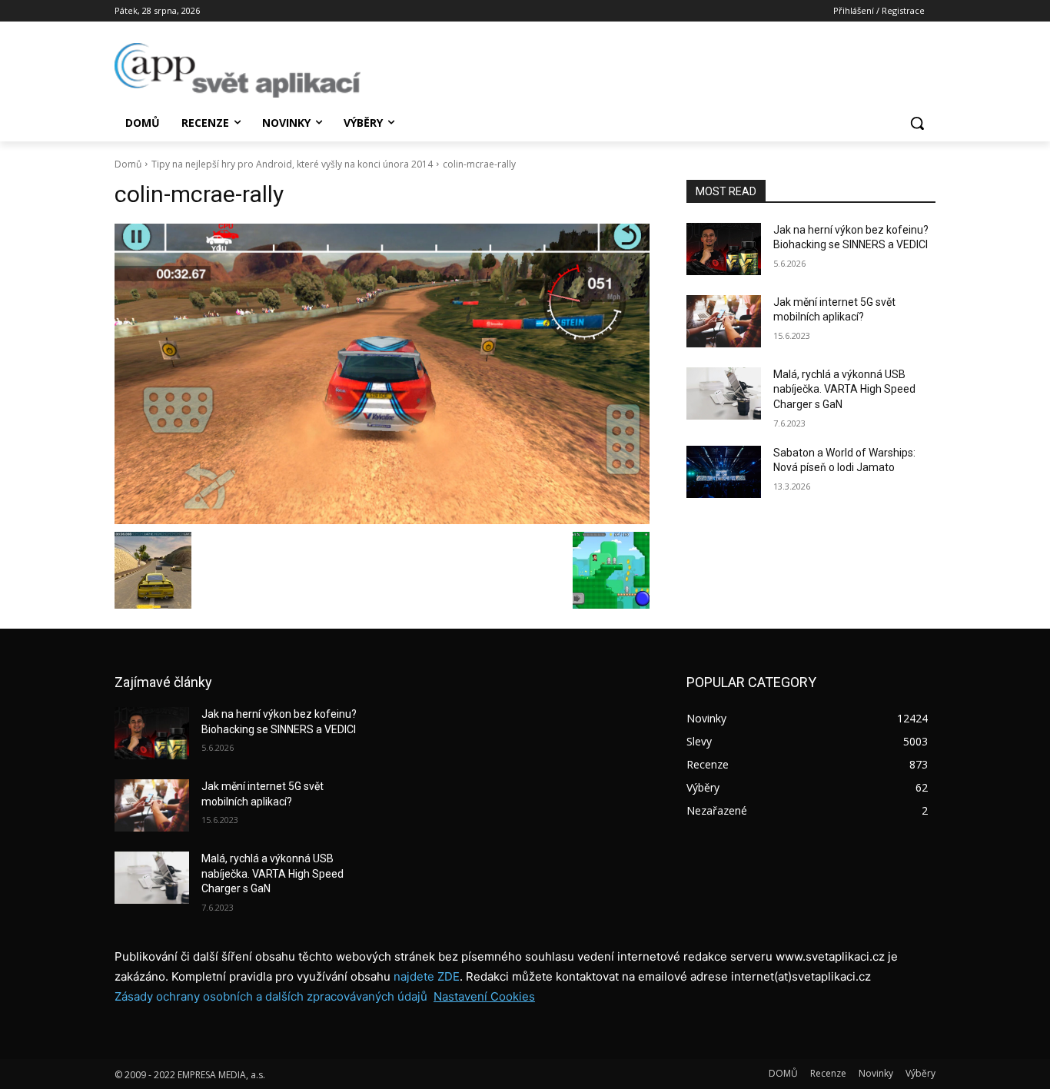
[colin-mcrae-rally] (382, 374)
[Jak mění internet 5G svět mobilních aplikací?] (723, 321)
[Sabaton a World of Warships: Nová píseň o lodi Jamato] (723, 472)
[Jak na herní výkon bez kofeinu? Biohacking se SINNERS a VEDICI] (723, 249)
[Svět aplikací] (238, 70)
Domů (128, 164)
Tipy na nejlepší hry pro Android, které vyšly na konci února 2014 (292, 164)
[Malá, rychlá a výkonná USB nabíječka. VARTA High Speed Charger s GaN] (723, 393)
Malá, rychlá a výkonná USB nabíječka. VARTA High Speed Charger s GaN (844, 389)
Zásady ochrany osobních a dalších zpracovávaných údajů (271, 996)
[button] (917, 123)
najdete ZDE (427, 976)
